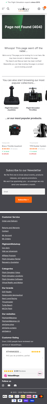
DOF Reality (7, 292)
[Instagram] (3, 385)
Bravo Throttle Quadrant (12, 146)
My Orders (6, 239)
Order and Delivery (10, 221)
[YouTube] (9, 385)
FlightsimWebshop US (11, 321)
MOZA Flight (7, 308)
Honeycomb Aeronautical (12, 295)
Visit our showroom (9, 251)
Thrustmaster (7, 302)
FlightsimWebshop (9, 318)
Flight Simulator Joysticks (12, 276)
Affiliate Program (9, 255)
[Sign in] (39, 9)
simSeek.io (6, 331)
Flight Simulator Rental (11, 259)
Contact (5, 231)
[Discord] (15, 385)
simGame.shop (8, 324)
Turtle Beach (7, 305)
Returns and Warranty (11, 228)
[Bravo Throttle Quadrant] (15, 130)
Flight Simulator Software (12, 279)
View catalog (3, 9)
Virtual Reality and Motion (12, 282)
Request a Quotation (10, 262)
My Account (7, 235)
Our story (6, 248)
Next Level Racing (9, 298)
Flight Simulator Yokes (11, 272)
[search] (8, 9)
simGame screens (9, 328)
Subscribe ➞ (23, 200)
